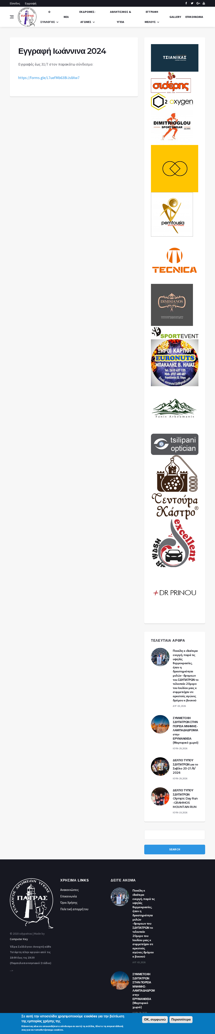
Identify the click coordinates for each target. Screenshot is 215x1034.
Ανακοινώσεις (69, 890)
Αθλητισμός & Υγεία (120, 17)
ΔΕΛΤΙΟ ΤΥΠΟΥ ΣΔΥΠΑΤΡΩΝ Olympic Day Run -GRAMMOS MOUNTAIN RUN (185, 798)
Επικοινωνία (194, 17)
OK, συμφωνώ (155, 1019)
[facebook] (186, 3)
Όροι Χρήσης (68, 903)
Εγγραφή (30, 3)
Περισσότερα (181, 1019)
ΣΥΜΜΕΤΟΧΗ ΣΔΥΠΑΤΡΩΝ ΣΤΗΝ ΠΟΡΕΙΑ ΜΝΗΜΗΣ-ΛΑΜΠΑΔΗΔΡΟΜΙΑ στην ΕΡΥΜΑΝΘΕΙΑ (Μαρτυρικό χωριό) (185, 730)
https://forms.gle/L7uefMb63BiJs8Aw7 (49, 77)
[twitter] (192, 3)
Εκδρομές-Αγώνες (87, 17)
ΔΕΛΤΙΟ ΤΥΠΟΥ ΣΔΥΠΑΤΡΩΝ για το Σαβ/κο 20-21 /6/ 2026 (185, 766)
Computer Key (19, 939)
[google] (198, 3)
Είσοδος (15, 3)
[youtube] (203, 3)
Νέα (66, 17)
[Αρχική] (27, 16)
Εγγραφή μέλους (151, 17)
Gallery (175, 17)
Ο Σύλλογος (47, 17)
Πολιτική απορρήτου (74, 909)
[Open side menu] (12, 17)
